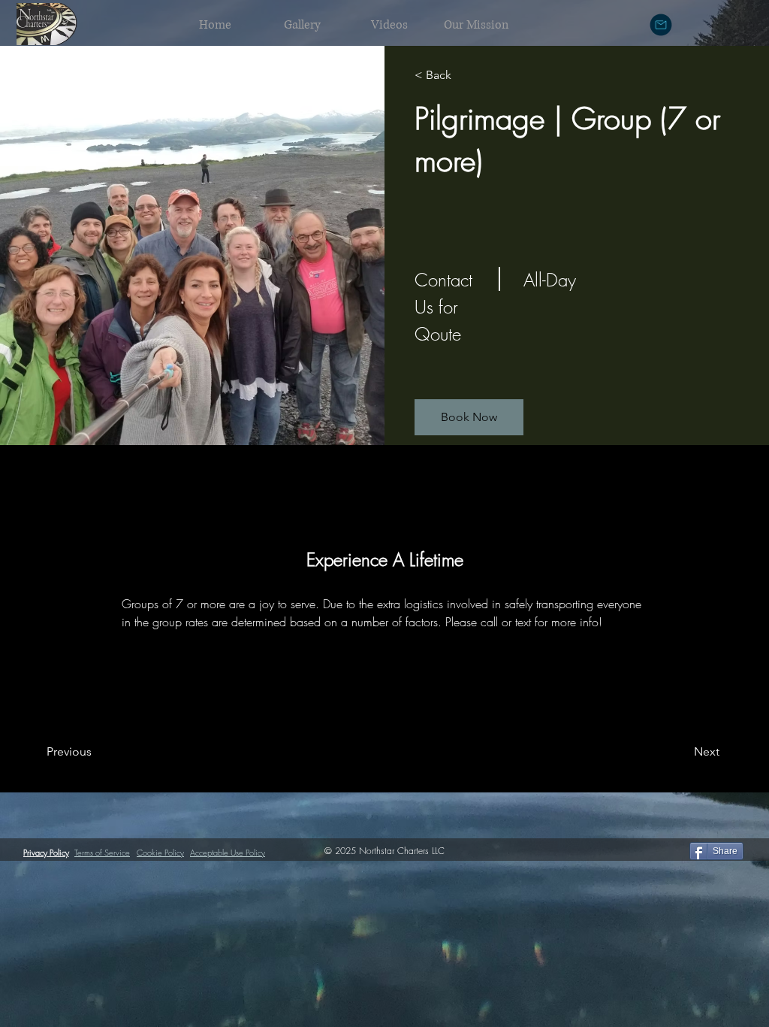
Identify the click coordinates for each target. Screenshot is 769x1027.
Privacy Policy (46, 852)
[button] (469, 417)
